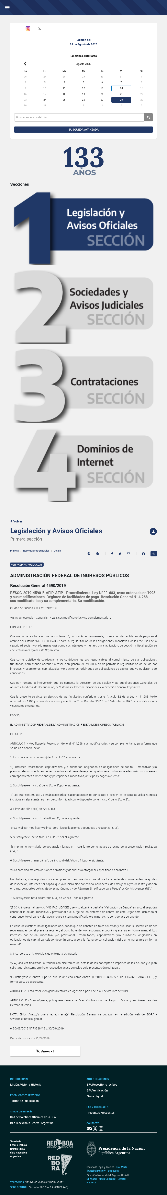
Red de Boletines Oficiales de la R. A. (33, 1117)
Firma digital (95, 1096)
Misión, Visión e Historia (25, 1084)
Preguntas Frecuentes (100, 1112)
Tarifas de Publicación (24, 1101)
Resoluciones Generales (36, 550)
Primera (14, 550)
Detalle (57, 550)
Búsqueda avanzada (83, 129)
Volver (17, 521)
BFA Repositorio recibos (102, 1084)
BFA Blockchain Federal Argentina (32, 1123)
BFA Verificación (97, 1090)
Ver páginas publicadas (27, 564)
